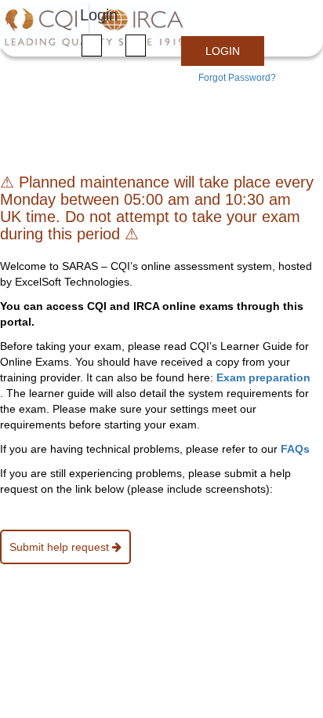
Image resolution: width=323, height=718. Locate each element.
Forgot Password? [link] (237, 77)
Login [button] (222, 51)
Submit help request (60, 547)
